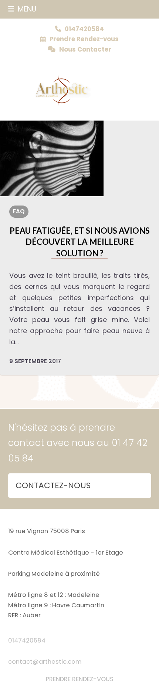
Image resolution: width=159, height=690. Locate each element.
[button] (22, 9)
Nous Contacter (85, 49)
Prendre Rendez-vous (84, 39)
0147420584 (26, 640)
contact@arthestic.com (45, 661)
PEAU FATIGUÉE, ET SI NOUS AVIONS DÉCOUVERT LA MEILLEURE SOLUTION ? (80, 242)
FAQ (19, 211)
